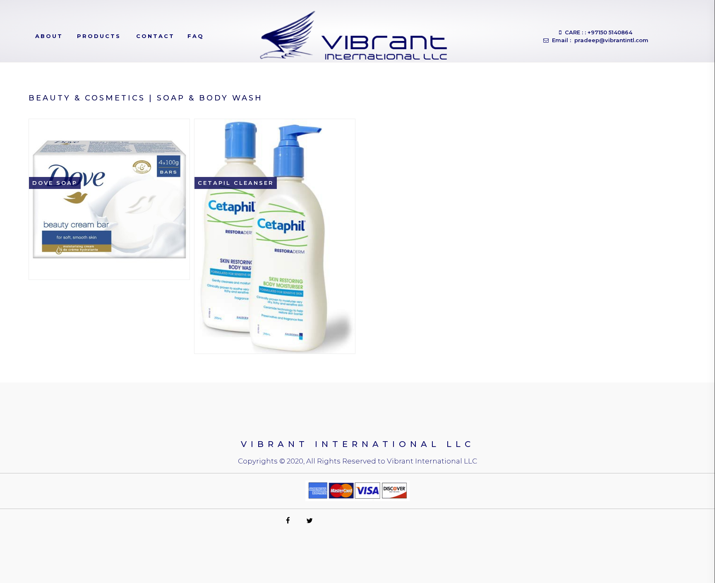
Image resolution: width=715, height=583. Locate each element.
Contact (155, 36)
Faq (195, 36)
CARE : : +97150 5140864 (596, 32)
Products (99, 36)
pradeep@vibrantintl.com (610, 40)
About (49, 36)
